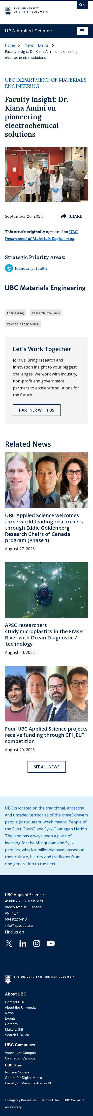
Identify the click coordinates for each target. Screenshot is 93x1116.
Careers (11, 1024)
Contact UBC (15, 1002)
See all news (47, 767)
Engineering (15, 313)
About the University (20, 1007)
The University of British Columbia (34, 10)
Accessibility (13, 1107)
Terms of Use (50, 1100)
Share (75, 216)
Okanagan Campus (20, 1058)
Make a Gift (14, 1029)
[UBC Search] (82, 6)
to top (77, 1103)
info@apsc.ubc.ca (19, 925)
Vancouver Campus (20, 1053)
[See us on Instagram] (37, 943)
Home (10, 45)
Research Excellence (46, 313)
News (9, 1013)
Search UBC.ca (17, 1035)
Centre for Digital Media (23, 1078)
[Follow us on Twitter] (9, 943)
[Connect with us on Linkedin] (23, 943)
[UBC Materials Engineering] (45, 288)
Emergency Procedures (21, 1100)
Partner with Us (36, 410)
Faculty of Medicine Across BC (29, 1083)
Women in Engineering (22, 324)
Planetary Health (26, 268)
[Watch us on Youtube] (51, 943)
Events (10, 1018)
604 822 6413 (16, 919)
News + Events (37, 45)
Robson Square (17, 1072)
